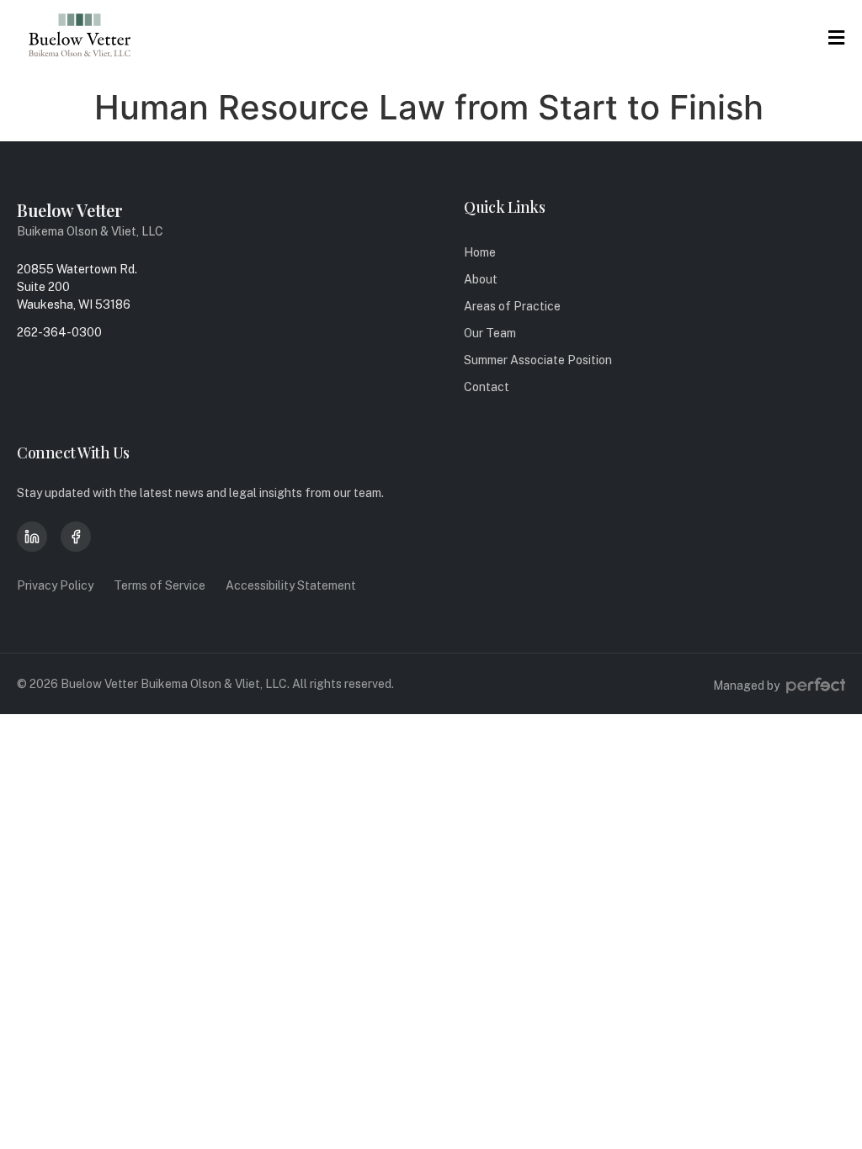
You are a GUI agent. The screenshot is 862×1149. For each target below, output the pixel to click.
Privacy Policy (55, 585)
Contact (486, 387)
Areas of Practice (512, 306)
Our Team (490, 333)
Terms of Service (159, 585)
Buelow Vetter (70, 210)
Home (480, 252)
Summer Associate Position (538, 360)
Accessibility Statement (291, 585)
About (481, 279)
